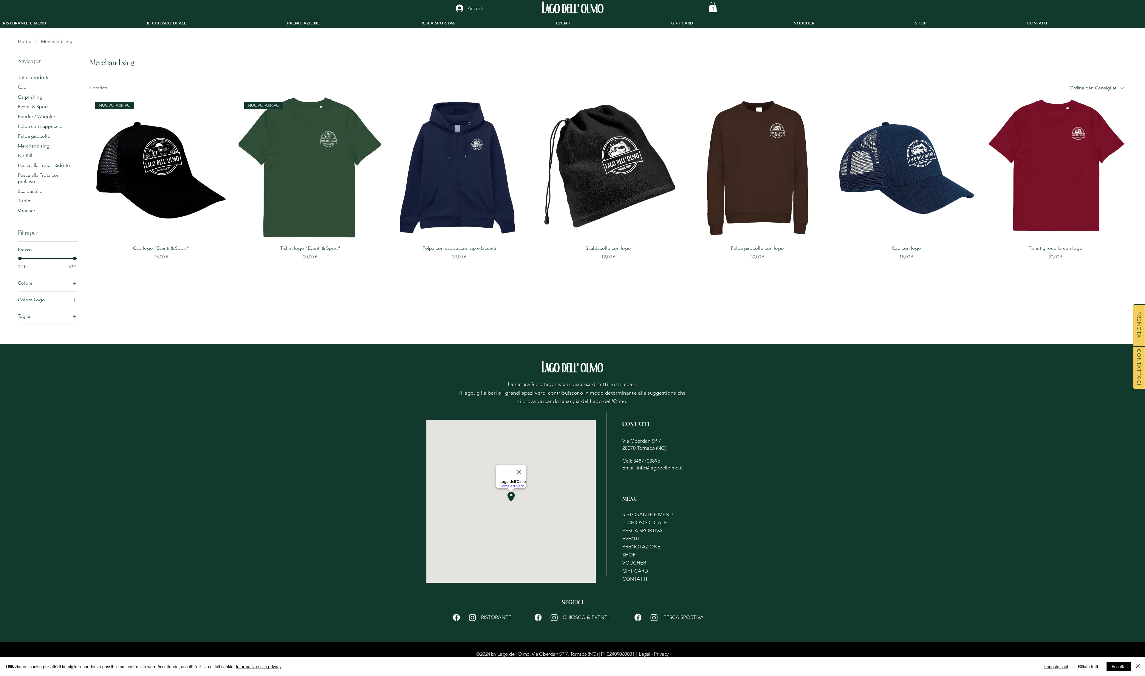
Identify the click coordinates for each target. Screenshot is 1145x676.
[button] (712, 7)
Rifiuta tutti (1088, 666)
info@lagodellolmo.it (660, 468)
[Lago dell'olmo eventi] (554, 617)
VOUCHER (634, 563)
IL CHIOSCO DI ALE (644, 522)
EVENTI (630, 539)
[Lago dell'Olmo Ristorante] (456, 617)
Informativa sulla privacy (258, 666)
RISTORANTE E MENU (645, 514)
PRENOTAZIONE (641, 547)
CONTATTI (634, 579)
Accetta (1119, 666)
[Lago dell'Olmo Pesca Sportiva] (638, 617)
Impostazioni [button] (1056, 666)
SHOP (629, 555)
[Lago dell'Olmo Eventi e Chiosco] (538, 617)
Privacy (661, 654)
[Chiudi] (1137, 666)
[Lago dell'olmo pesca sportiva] (654, 617)
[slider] (20, 258)
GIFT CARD (635, 571)
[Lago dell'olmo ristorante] (472, 617)
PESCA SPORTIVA (642, 531)
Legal (644, 654)
